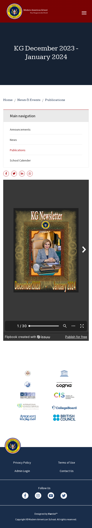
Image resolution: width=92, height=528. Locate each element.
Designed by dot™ (46, 513)
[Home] (14, 13)
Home (8, 100)
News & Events (28, 100)
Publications (55, 100)
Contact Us (67, 471)
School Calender (20, 160)
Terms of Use (66, 462)
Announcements (20, 129)
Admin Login (22, 471)
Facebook (25, 495)
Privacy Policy (22, 462)
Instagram (38, 495)
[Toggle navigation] (85, 13)
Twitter (64, 495)
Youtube (51, 495)
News (13, 140)
